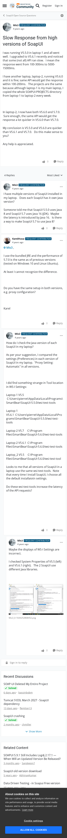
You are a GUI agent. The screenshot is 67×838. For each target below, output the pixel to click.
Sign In (59, 5)
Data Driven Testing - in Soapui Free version (32, 783)
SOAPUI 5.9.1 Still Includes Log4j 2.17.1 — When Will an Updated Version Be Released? (32, 757)
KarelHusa (18, 238)
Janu (23, 787)
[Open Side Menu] (4, 5)
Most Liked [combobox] (55, 175)
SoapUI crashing (14, 716)
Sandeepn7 (28, 763)
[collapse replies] (33, 182)
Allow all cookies (33, 830)
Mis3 (16, 25)
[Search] (38, 6)
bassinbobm (25, 692)
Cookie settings (33, 821)
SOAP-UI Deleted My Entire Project (26, 684)
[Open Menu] (62, 15)
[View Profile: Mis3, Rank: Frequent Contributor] (7, 27)
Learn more (27, 810)
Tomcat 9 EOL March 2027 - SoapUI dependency (26, 702)
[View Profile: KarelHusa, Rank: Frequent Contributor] (7, 240)
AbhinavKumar (27, 775)
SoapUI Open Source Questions (21, 15)
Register (47, 5)
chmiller (26, 724)
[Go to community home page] (21, 6)
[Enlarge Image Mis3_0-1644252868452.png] (36, 599)
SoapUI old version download (23, 771)
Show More (35, 731)
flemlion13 (26, 708)
